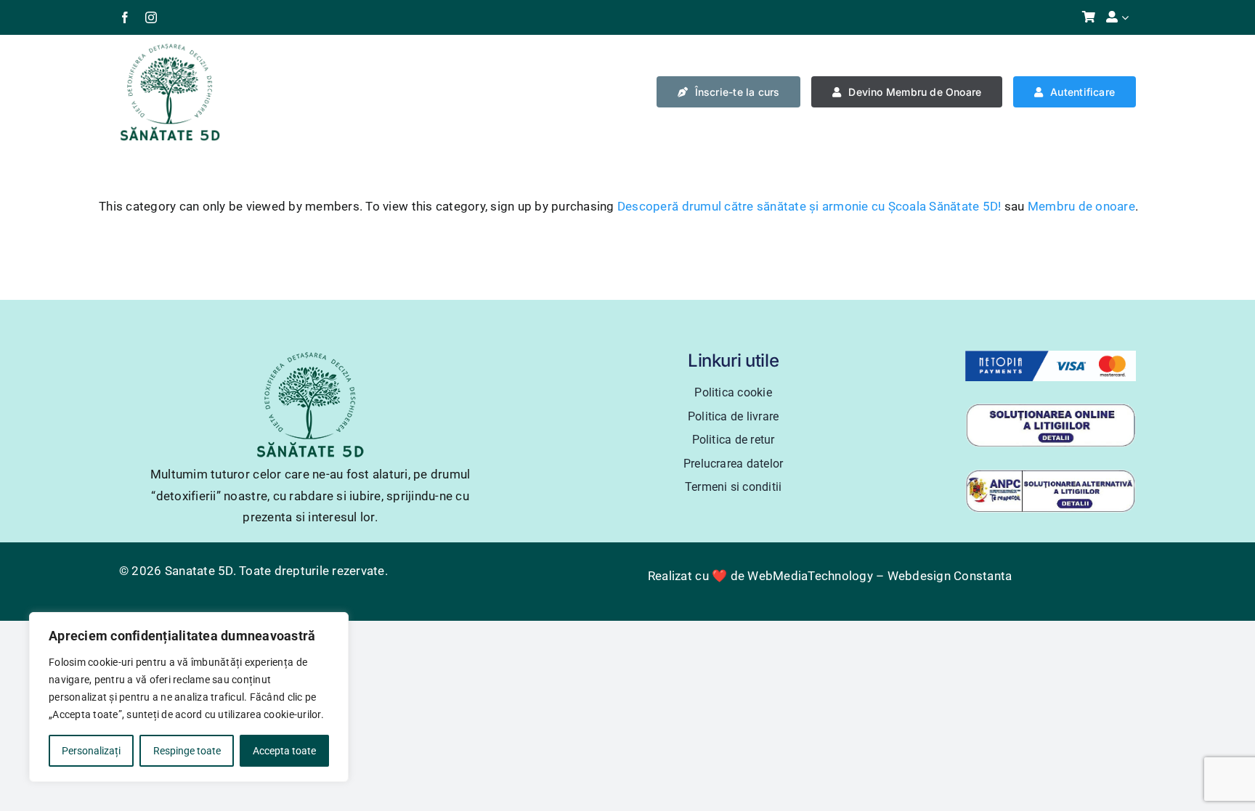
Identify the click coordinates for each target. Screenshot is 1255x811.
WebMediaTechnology (810, 575)
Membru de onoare (1081, 206)
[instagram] (151, 17)
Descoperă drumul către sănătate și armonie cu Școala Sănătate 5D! (809, 206)
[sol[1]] (1050, 409)
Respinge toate (187, 751)
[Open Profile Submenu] (1128, 17)
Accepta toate (284, 751)
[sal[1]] (1050, 475)
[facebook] (125, 17)
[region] (189, 697)
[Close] (333, 624)
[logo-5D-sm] (170, 48)
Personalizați (91, 751)
